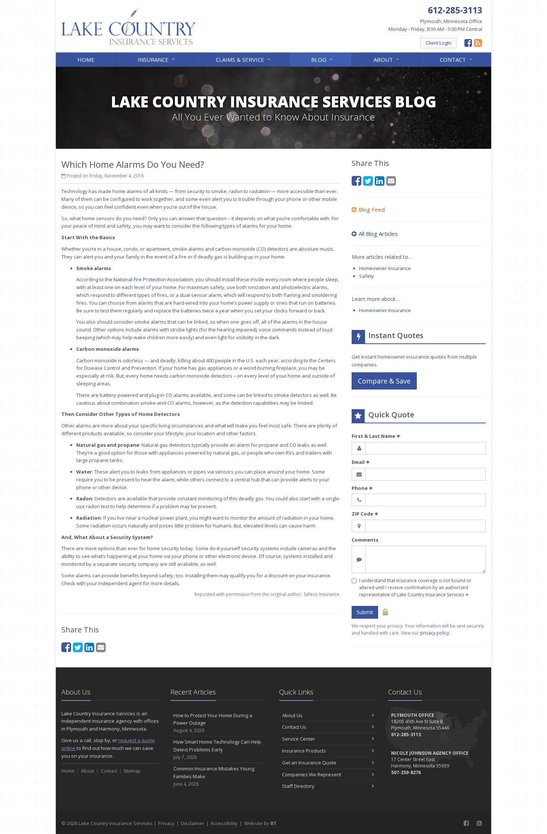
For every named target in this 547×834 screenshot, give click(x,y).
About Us (292, 715)
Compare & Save (384, 380)
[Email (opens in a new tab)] (101, 647)
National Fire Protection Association (153, 279)
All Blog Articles (378, 233)
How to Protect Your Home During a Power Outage (212, 723)
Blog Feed (372, 209)
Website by (260, 823)
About (387, 59)
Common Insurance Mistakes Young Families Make (213, 776)
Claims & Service (244, 59)
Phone (362, 488)
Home (86, 59)
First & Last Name (376, 436)
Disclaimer (192, 823)
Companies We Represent (311, 774)
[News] (478, 42)
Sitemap (132, 771)
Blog (322, 59)
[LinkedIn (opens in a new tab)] (89, 647)
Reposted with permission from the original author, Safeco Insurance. (267, 594)
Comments (365, 539)
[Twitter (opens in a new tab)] (78, 647)
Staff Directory (298, 786)
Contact (457, 59)
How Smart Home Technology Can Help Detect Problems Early (217, 749)
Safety (366, 276)
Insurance (157, 59)
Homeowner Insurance (385, 268)
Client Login (438, 42)
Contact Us (294, 727)
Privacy (166, 823)
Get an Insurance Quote (309, 762)
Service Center (298, 738)
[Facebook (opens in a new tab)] (468, 42)
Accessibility (224, 823)
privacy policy (434, 633)
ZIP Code (365, 513)
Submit (364, 612)
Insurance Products (304, 750)
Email (361, 462)
